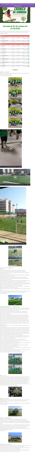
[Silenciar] (19, 166)
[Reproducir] (1, 166)
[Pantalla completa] (20, 166)
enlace (2, 33)
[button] (11, 148)
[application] (11, 148)
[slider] (14, 184)
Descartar (19, 5)
